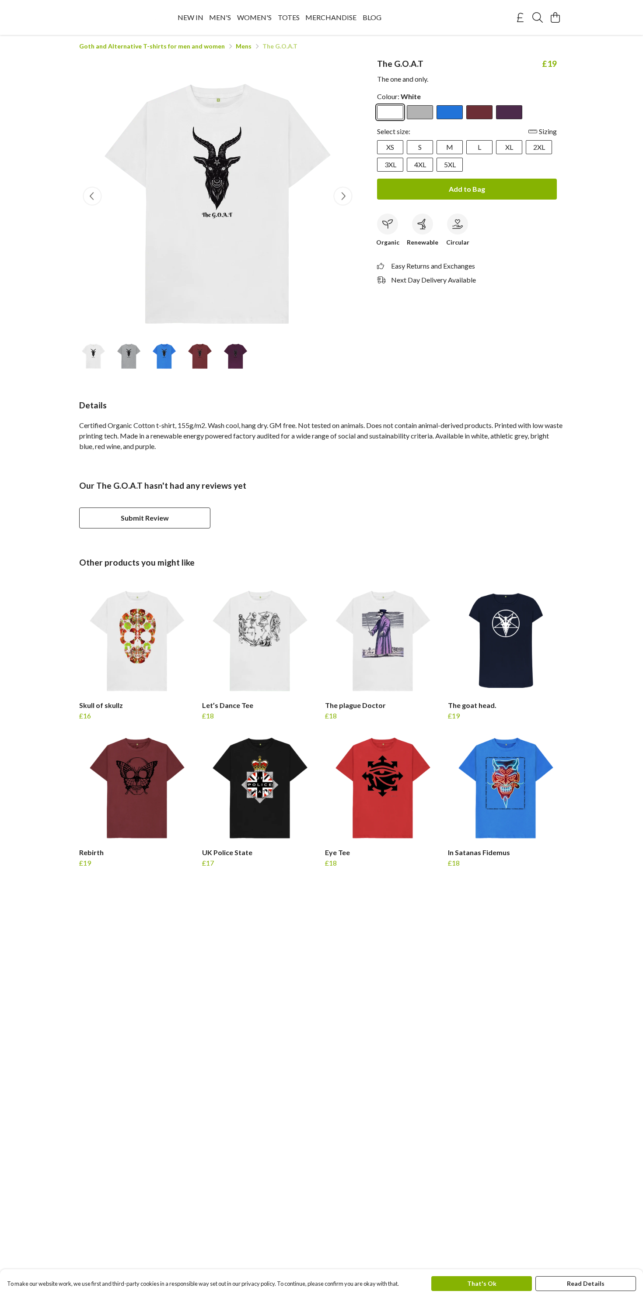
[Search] (537, 17)
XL (509, 147)
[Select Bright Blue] (450, 112)
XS (390, 147)
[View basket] (555, 17)
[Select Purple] (509, 112)
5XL (450, 164)
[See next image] (343, 196)
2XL (539, 147)
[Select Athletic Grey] (420, 112)
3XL (390, 164)
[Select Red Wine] (479, 112)
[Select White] (390, 112)
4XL (420, 164)
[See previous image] (92, 196)
